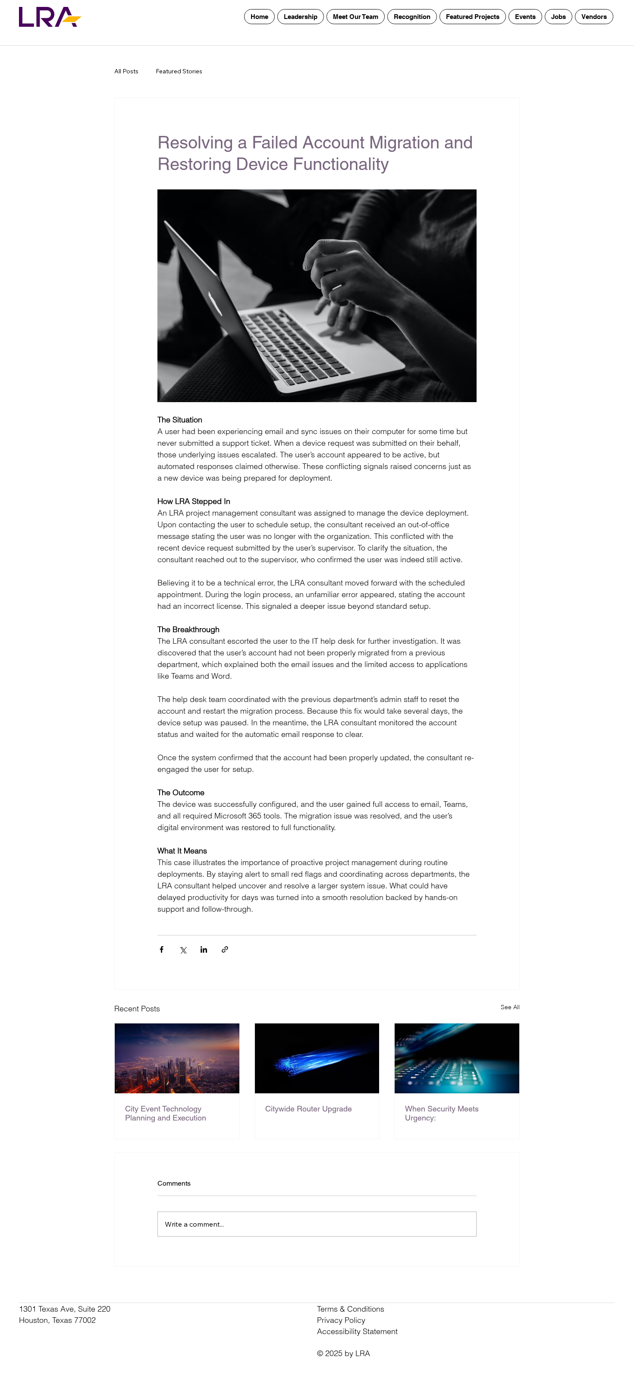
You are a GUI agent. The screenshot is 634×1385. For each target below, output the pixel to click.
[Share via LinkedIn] (204, 949)
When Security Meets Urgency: (442, 1113)
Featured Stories (179, 71)
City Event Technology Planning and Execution (165, 1113)
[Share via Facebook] (161, 949)
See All (510, 1007)
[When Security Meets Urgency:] (457, 1058)
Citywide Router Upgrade (308, 1108)
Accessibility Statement (357, 1331)
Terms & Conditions (350, 1309)
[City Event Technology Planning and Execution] (177, 1058)
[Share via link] (225, 949)
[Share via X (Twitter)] (183, 949)
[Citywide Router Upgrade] (317, 1058)
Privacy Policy (341, 1320)
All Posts (126, 71)
